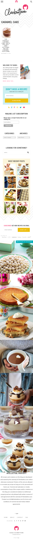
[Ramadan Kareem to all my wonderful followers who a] (16, 323)
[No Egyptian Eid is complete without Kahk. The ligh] (16, 257)
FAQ (26, 517)
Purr (18, 537)
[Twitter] (20, 107)
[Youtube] (24, 107)
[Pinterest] (14, 107)
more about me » (8, 81)
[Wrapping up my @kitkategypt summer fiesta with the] (16, 455)
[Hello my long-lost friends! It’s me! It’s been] (16, 356)
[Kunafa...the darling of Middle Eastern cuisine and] (16, 290)
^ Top (16, 513)
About (12, 517)
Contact (20, 517)
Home (6, 517)
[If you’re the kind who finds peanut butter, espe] (16, 389)
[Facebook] (12, 107)
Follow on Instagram (25, 241)
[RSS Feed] (9, 107)
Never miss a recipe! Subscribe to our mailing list (15, 118)
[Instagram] (17, 107)
